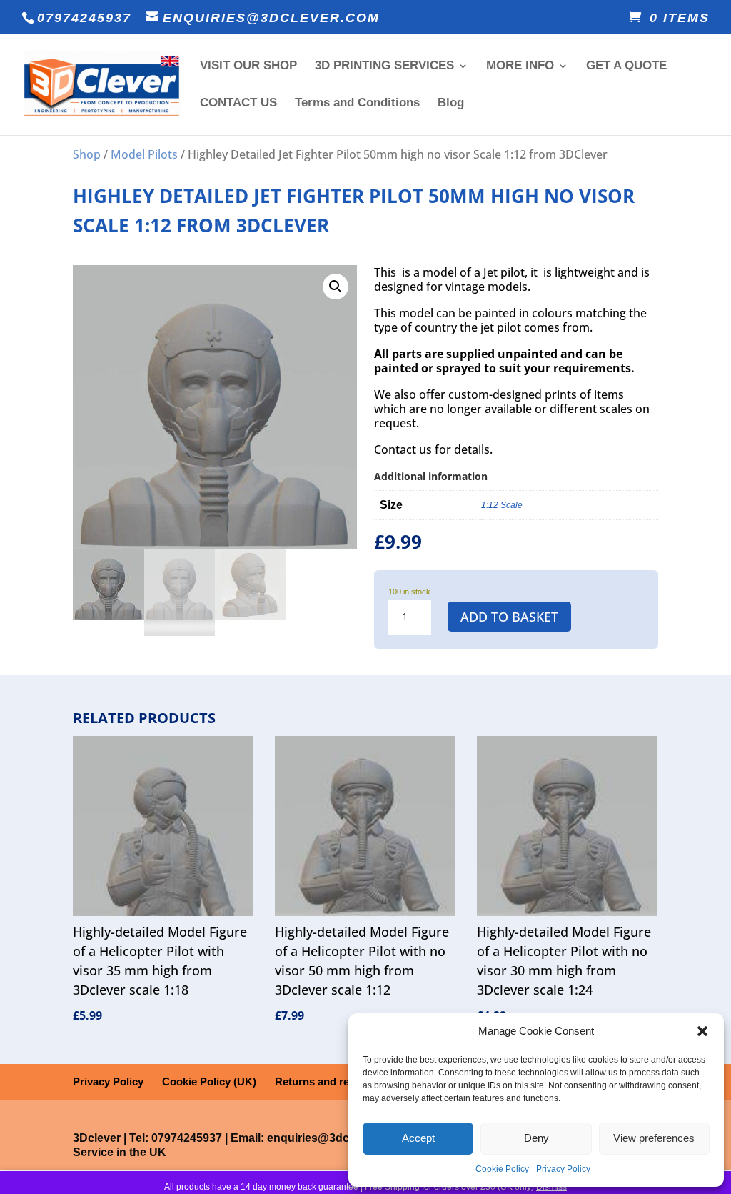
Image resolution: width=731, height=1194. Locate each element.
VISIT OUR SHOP (248, 66)
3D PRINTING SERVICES (384, 66)
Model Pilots (144, 154)
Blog (451, 103)
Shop (87, 154)
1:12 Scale (502, 505)
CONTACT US (238, 103)
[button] (702, 1031)
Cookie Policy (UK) (209, 1081)
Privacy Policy (563, 1169)
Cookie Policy (502, 1169)
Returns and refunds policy (342, 1081)
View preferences (654, 1138)
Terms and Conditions (357, 103)
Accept (418, 1138)
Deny (536, 1138)
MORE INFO (520, 66)
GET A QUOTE (626, 66)
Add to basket (509, 616)
